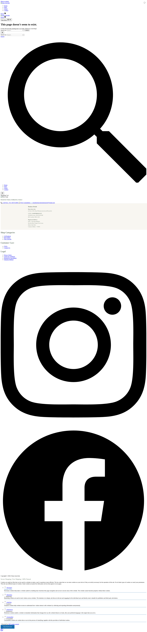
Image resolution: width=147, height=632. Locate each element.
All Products (7, 236)
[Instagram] (73, 427)
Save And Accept (7, 626)
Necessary (9, 587)
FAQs (5, 246)
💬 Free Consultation (25, 202)
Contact (6, 10)
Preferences (10, 609)
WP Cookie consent (13, 624)
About (5, 9)
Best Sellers (7, 237)
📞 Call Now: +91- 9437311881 (10, 202)
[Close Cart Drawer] (2, 193)
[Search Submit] (23, 30)
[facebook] (73, 573)
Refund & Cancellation (10, 258)
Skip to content (5, 1)
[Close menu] (2, 32)
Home (5, 6)
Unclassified (10, 617)
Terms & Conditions (9, 256)
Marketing (9, 595)
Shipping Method (8, 259)
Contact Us (7, 248)
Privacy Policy (8, 255)
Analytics (9, 602)
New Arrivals (7, 239)
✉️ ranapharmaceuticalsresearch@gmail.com (43, 202)
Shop (5, 7)
